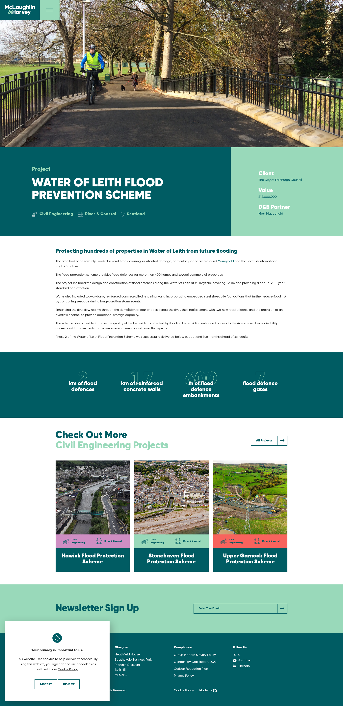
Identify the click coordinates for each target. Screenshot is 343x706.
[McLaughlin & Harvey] (20, 10)
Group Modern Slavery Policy (195, 655)
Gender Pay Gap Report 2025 (195, 662)
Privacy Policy (184, 675)
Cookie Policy (68, 669)
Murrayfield (226, 261)
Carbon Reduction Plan (191, 669)
